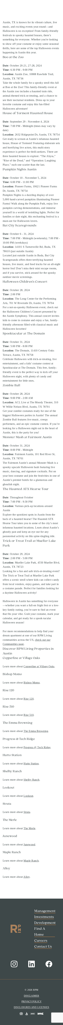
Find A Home (14, 48)
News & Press (15, 61)
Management (14, 22)
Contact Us (10, 929)
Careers (9, 54)
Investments (13, 28)
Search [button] (8, 916)
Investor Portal (12, 920)
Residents (9, 924)
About (8, 41)
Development (14, 35)
